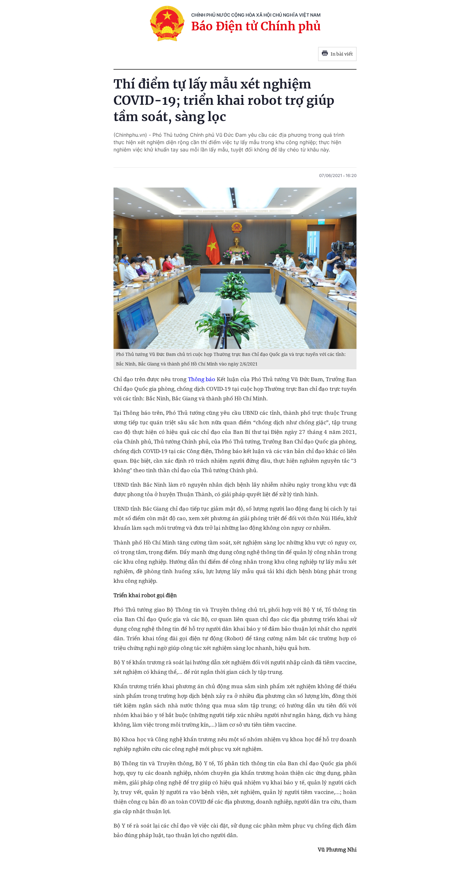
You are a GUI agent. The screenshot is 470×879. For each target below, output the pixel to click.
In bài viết (342, 54)
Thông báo (201, 379)
